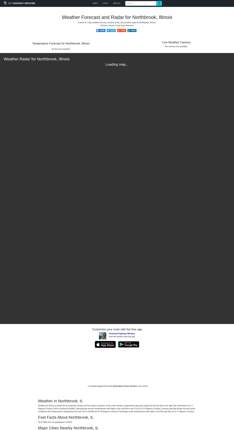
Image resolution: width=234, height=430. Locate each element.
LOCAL (105, 3)
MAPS (95, 3)
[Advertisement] (117, 366)
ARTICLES (116, 3)
